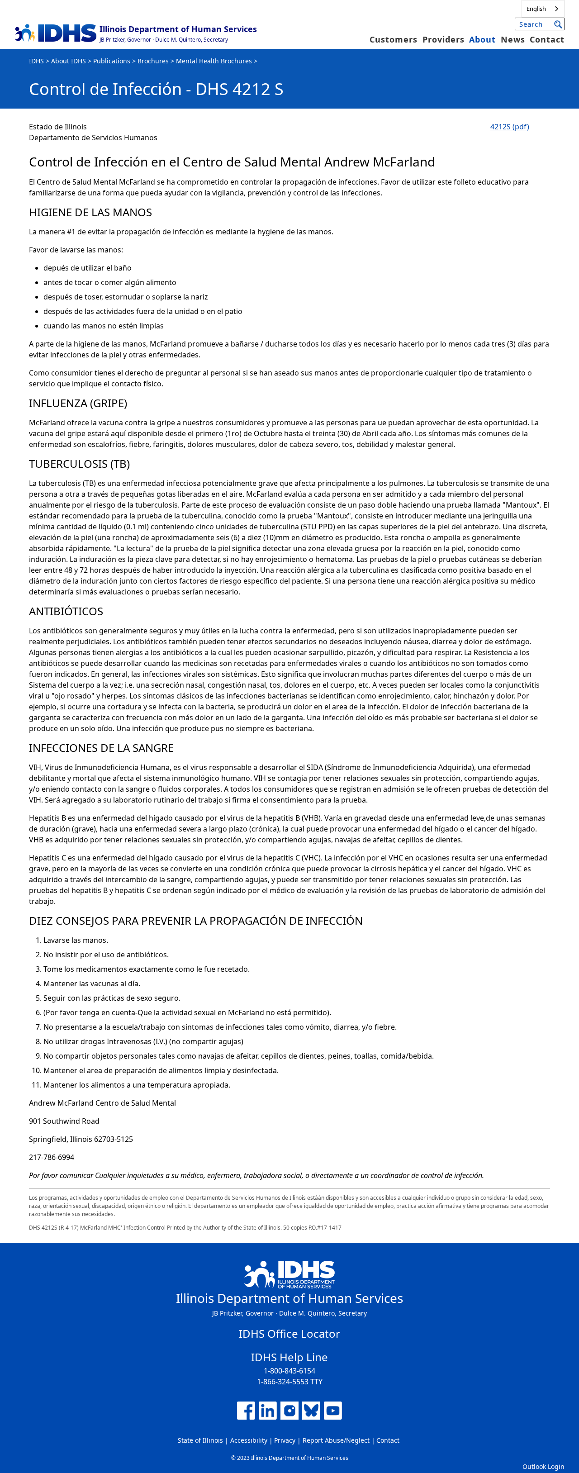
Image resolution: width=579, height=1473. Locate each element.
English (536, 9)
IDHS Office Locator (289, 1333)
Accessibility (248, 1440)
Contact (547, 39)
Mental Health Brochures (214, 61)
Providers (443, 39)
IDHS (36, 61)
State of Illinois (200, 1440)
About (482, 39)
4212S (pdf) (509, 127)
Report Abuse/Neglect (336, 1440)
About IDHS (68, 61)
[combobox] (543, 9)
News (513, 39)
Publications (111, 61)
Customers (394, 39)
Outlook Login (543, 1466)
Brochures (153, 61)
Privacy (284, 1440)
